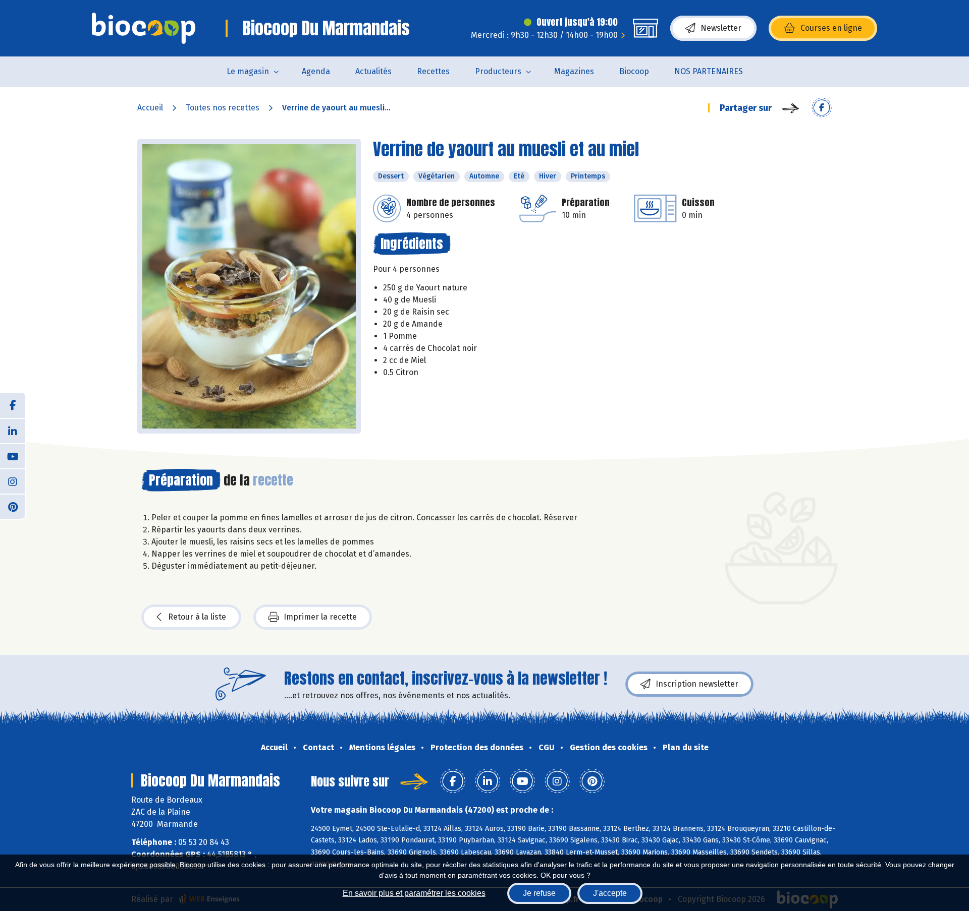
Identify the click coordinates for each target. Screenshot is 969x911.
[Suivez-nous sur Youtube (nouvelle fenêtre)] (12, 455)
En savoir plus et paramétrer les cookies (414, 893)
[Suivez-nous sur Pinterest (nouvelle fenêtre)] (12, 506)
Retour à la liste (197, 617)
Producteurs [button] (498, 71)
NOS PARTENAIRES (708, 71)
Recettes (433, 71)
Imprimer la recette (320, 617)
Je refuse (539, 893)
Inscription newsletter (697, 684)
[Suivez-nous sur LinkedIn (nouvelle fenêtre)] (12, 430)
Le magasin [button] (248, 71)
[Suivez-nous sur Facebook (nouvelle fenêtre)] (12, 405)
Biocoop (634, 71)
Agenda (316, 71)
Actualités (373, 71)
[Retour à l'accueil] (143, 28)
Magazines (574, 71)
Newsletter (721, 28)
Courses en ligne (831, 28)
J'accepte (610, 893)
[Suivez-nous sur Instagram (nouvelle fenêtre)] (12, 481)
